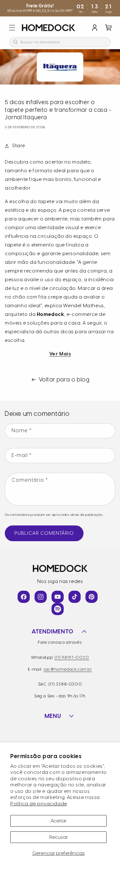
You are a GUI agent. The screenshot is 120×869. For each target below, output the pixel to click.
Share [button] (18, 145)
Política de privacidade (38, 804)
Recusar (58, 837)
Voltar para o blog (64, 379)
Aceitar (59, 821)
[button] (12, 27)
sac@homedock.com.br (68, 669)
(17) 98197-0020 (72, 657)
